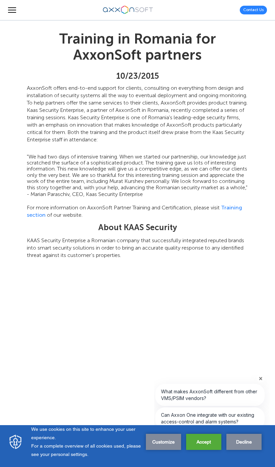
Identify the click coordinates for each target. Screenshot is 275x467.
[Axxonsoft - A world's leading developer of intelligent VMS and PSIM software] (128, 10)
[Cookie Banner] (137, 446)
